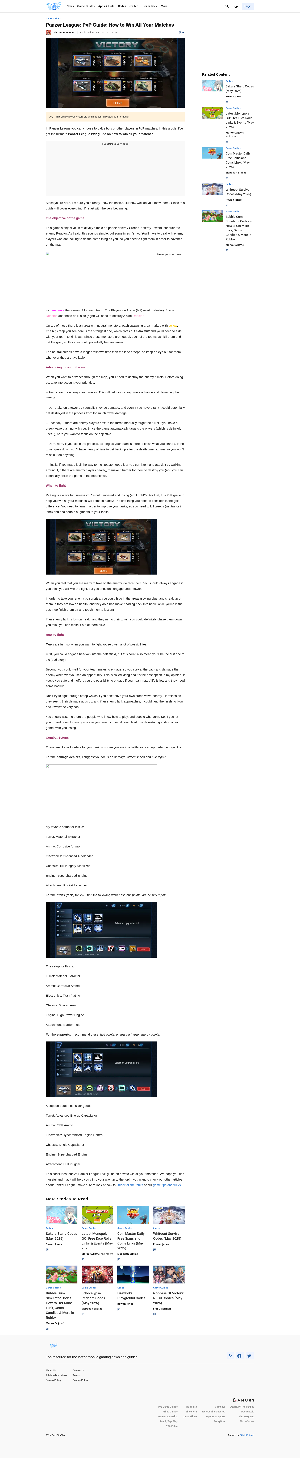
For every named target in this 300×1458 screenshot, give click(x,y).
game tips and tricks (167, 1185)
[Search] (227, 6)
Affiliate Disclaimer (56, 1375)
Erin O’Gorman (162, 1308)
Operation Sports (215, 1416)
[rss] (230, 1355)
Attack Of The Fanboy (242, 1406)
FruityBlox (219, 1421)
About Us (51, 1370)
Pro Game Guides (168, 1406)
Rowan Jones (54, 1244)
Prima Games (170, 1411)
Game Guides (86, 6)
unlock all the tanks (129, 1185)
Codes (122, 6)
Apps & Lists (106, 6)
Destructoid (247, 1411)
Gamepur (220, 1406)
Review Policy (53, 1380)
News (70, 6)
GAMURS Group (247, 1435)
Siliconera (191, 1411)
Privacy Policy (80, 1380)
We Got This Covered (213, 1411)
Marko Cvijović (90, 1253)
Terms (76, 1375)
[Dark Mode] (236, 6)
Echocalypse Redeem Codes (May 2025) (93, 1298)
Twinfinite (191, 1406)
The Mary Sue (246, 1416)
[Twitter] (250, 1355)
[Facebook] (240, 1355)
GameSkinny (190, 1416)
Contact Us (79, 1370)
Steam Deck (149, 6)
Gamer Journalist (168, 1416)
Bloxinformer (247, 1421)
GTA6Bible (172, 1426)
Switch (134, 6)
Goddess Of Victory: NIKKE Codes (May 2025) (168, 1298)
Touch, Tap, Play (169, 1421)
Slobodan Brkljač (127, 1253)
